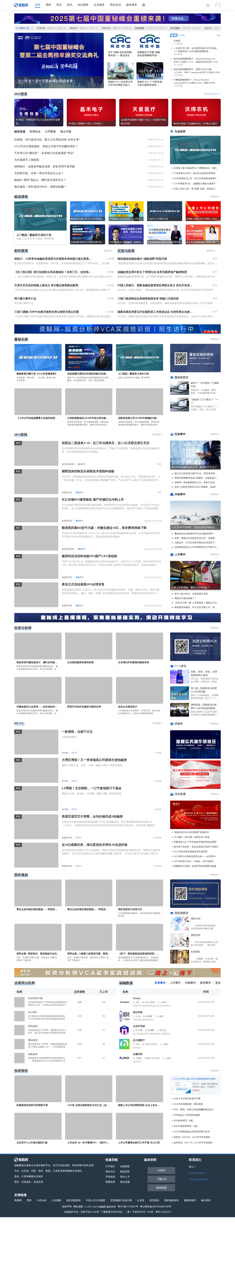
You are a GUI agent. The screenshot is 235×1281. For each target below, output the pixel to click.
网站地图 (78, 1206)
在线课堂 (125, 1166)
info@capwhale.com (199, 1179)
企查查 (140, 1200)
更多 (219, 35)
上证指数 (56, 1200)
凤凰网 (18, 1200)
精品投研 (125, 1171)
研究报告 (154, 1200)
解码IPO (82, 464)
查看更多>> (215, 196)
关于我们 (110, 1166)
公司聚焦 (50, 131)
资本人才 (125, 1176)
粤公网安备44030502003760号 (155, 1206)
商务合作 (110, 1171)
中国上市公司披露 (95, 1200)
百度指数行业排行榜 (121, 1200)
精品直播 (125, 1182)
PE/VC (75, 753)
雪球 (29, 1200)
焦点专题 (65, 131)
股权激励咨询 (171, 1200)
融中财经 (206, 1200)
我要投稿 (110, 1182)
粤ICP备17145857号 (128, 1206)
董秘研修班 (190, 1200)
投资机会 (35, 131)
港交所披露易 (73, 1200)
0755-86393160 (196, 1173)
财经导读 (19, 131)
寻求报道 (110, 1176)
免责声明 (67, 1206)
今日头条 (41, 1200)
